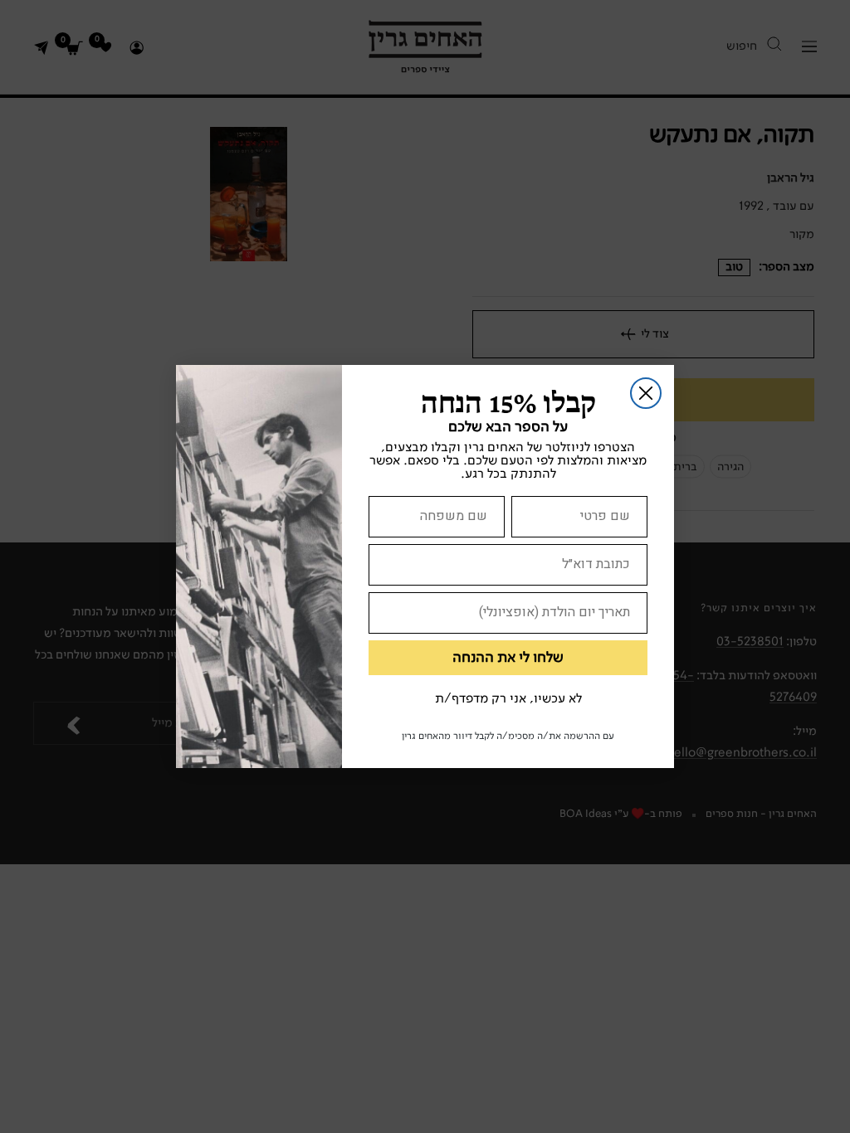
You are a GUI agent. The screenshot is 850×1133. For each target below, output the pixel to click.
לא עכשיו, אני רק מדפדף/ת (508, 699)
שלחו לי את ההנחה (508, 657)
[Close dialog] (646, 393)
